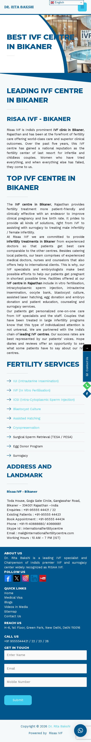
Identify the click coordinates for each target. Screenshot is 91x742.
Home (8, 593)
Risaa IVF (56, 733)
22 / (34, 641)
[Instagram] (25, 578)
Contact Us (12, 616)
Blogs (8, 602)
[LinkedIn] (34, 578)
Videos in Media (16, 607)
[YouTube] (43, 578)
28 (46, 641)
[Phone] (87, 386)
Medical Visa (13, 597)
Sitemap (10, 611)
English (59, 2)
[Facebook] (8, 578)
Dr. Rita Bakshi (59, 726)
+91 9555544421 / (18, 641)
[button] (80, 730)
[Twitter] (17, 578)
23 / (41, 641)
